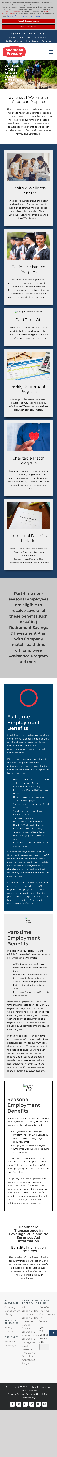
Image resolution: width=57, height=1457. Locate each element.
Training (44, 1311)
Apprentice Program (28, 1361)
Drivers (26, 1328)
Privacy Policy (34, 16)
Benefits (44, 1307)
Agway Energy (8, 1329)
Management (11, 1311)
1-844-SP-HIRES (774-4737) (28, 33)
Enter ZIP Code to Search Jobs (43, 1334)
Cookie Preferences (17, 16)
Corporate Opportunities (28, 1316)
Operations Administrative (28, 1333)
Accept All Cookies (28, 27)
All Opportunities (28, 1309)
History (8, 1314)
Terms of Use (33, 1394)
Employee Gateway (10, 1343)
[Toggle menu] (51, 51)
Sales (25, 1345)
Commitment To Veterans (46, 1318)
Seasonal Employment (28, 1351)
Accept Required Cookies (28, 21)
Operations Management (28, 1340)
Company (10, 1307)
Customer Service (28, 1323)
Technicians (28, 1356)
